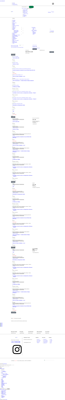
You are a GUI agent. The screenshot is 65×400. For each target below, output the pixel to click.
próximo (6, 399)
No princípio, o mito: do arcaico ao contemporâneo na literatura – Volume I (24, 92)
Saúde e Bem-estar (25, 11)
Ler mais (14, 135)
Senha (1, 366)
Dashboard (3, 381)
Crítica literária (25, 15)
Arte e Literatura (25, 12)
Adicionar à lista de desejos (16, 119)
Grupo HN (15, 360)
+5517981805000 (52, 31)
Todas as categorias (25, 9)
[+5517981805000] (50, 29)
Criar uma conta (5, 363)
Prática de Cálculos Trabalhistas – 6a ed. (19, 76)
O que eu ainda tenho (16, 57)
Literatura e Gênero (16, 129)
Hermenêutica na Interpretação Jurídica (19, 194)
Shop (2, 386)
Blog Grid (4, 376)
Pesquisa (8, 388)
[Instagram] (53, 4)
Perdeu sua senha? (2, 368)
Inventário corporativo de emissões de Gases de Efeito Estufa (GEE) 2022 (24, 70)
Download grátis (25, 10)
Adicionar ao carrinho (15, 127)
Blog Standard (4, 375)
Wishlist (2, 387)
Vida (13, 111)
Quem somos (4, 371)
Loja (2, 372)
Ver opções (14, 165)
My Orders (3, 384)
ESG (23, 14)
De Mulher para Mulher (16, 86)
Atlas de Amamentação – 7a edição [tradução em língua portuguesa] (23, 80)
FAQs (2, 382)
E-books (24, 16)
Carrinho (3, 380)
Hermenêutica (26, 13)
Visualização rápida (21, 119)
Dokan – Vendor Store (5, 374)
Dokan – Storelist (5, 373)
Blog (2, 379)
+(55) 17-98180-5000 (15, 342)
